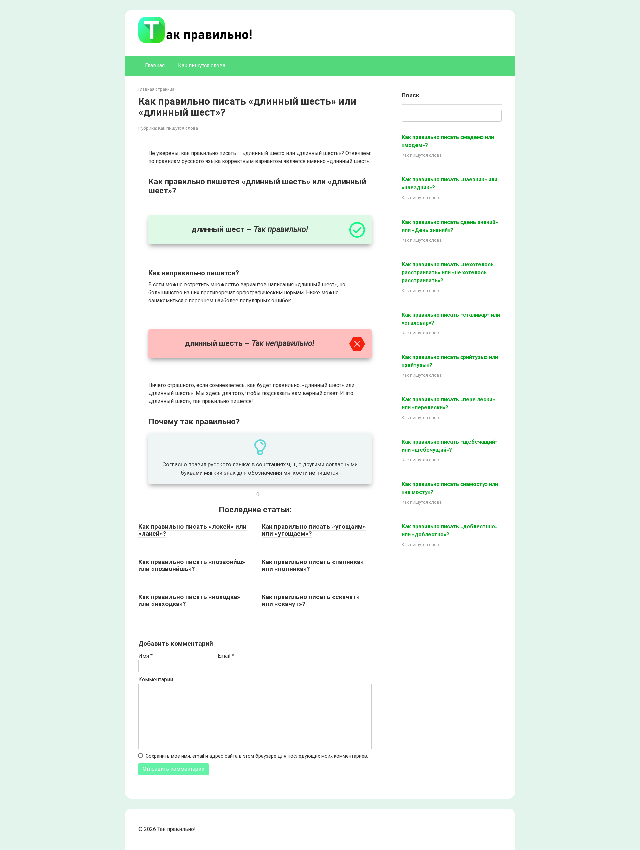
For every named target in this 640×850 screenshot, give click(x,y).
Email (226, 656)
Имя (145, 656)
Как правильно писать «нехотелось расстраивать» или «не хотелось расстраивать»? (448, 272)
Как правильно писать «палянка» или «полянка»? (313, 565)
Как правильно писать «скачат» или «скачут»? (311, 600)
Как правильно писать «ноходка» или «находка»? (189, 600)
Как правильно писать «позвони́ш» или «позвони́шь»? (191, 565)
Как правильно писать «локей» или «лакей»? (192, 530)
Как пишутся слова (201, 65)
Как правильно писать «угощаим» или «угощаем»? (314, 530)
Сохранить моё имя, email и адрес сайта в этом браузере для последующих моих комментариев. (257, 756)
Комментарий (155, 679)
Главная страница (156, 89)
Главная (155, 65)
